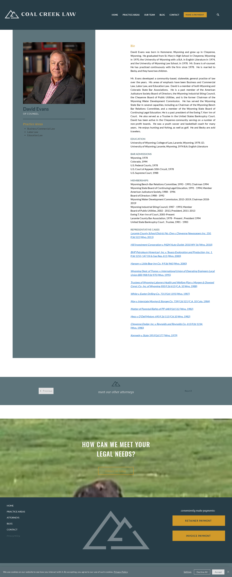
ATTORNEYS (13, 517)
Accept (218, 572)
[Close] (228, 571)
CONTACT (12, 529)
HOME (10, 505)
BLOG (9, 523)
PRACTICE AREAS (16, 511)
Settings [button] (187, 572)
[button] (218, 15)
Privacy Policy (121, 572)
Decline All (202, 572)
